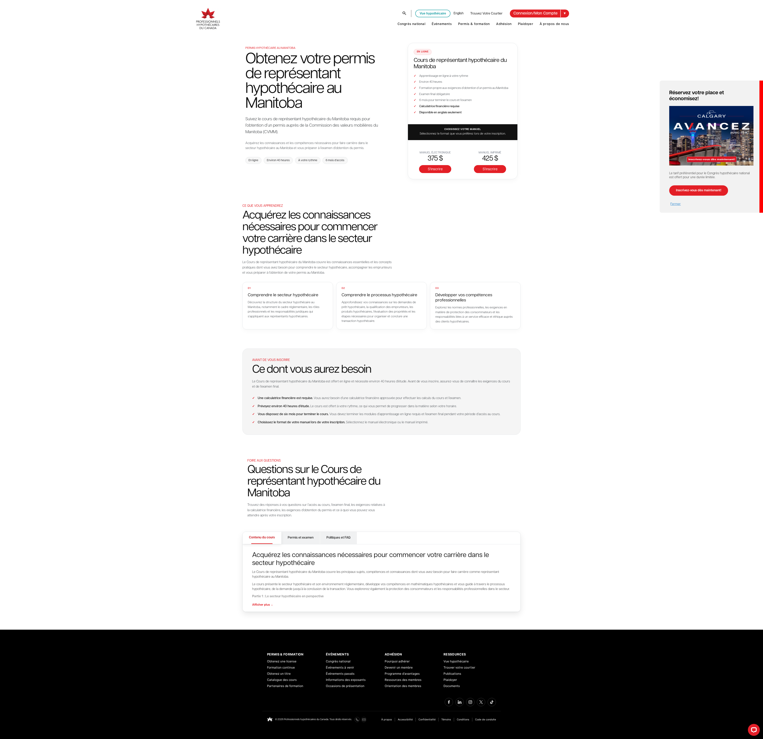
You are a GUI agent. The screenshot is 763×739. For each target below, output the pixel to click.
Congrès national (411, 24)
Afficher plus (262, 604)
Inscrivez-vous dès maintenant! (698, 190)
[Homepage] (270, 719)
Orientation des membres (403, 686)
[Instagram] (470, 702)
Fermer (675, 204)
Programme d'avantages (402, 673)
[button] (539, 13)
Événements (442, 24)
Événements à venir (340, 667)
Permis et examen (301, 537)
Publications (452, 673)
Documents (451, 686)
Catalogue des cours (282, 680)
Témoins (446, 719)
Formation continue (281, 667)
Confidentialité (427, 719)
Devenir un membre (399, 667)
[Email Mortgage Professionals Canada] (363, 719)
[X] (481, 702)
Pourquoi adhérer (397, 661)
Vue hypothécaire (433, 13)
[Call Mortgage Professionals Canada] (357, 719)
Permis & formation (474, 24)
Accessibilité (405, 719)
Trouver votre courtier (459, 667)
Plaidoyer (525, 24)
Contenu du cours (262, 537)
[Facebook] (449, 702)
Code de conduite (485, 719)
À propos (386, 719)
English (459, 13)
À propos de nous (554, 24)
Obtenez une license (281, 661)
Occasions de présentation (345, 686)
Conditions (463, 719)
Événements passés (340, 673)
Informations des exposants (346, 680)
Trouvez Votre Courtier (486, 13)
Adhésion (504, 24)
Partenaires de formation (285, 686)
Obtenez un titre (279, 673)
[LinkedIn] (459, 702)
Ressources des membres (403, 680)
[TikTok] (492, 702)
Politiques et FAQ (338, 537)
